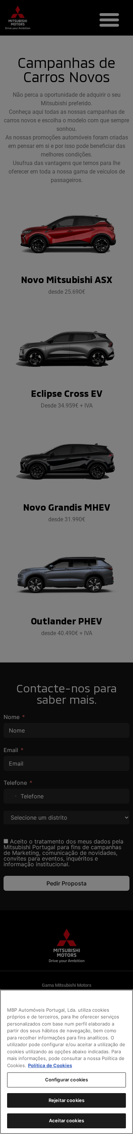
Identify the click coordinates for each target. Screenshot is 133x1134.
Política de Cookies (50, 1065)
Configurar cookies (66, 1079)
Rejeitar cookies (66, 1100)
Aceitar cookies (66, 1120)
